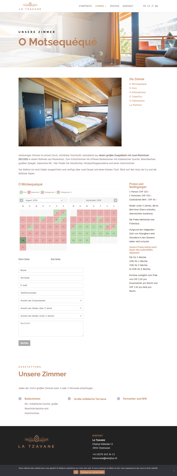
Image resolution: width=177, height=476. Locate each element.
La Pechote (135, 105)
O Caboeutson (137, 100)
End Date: (56, 259)
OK (76, 472)
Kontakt (128, 6)
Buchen (24, 343)
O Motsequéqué (138, 84)
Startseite (85, 6)
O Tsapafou (135, 96)
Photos (114, 6)
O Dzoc (133, 88)
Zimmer (99, 6)
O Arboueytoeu (137, 92)
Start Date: (24, 259)
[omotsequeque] (70, 145)
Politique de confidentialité (92, 472)
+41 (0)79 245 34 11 (103, 454)
